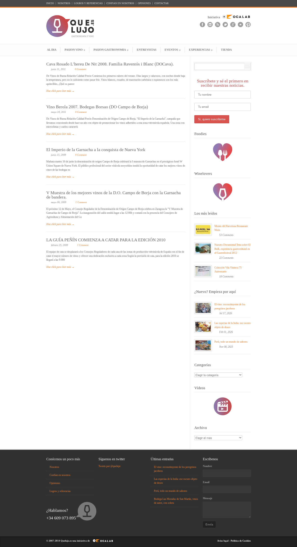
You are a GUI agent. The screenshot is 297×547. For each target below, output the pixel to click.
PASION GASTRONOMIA (110, 49)
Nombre (207, 466)
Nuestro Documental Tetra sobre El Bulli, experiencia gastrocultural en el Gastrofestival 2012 (232, 248)
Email (206, 482)
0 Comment (80, 69)
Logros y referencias (60, 491)
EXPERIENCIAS (201, 49)
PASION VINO (75, 49)
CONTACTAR (161, 3)
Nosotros (54, 467)
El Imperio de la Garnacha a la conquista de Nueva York (95, 149)
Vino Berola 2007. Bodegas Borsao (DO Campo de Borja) (97, 106)
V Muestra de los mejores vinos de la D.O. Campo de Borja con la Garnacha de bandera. (113, 194)
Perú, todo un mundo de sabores (231, 341)
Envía (209, 524)
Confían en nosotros (60, 475)
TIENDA (226, 49)
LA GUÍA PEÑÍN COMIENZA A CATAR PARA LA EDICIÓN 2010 (105, 239)
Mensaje (207, 498)
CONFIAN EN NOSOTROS (120, 3)
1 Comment (81, 202)
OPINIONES (144, 3)
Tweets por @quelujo (109, 466)
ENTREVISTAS (146, 49)
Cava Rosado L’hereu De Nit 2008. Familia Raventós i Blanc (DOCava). (110, 64)
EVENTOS (173, 49)
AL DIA (51, 49)
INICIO (50, 3)
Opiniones (55, 483)
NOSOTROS (64, 3)
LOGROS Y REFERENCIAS (88, 3)
